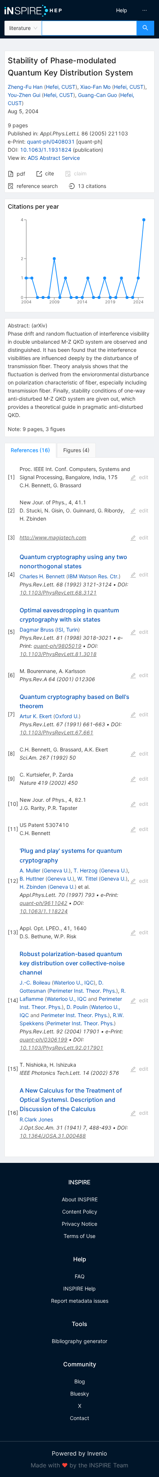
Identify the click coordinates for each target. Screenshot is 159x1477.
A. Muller (30, 870)
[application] (79, 262)
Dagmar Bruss (37, 629)
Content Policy (79, 1211)
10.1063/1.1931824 (45, 150)
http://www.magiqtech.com (53, 537)
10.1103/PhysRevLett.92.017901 (61, 1047)
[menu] (121, 10)
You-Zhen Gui (24, 95)
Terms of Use (79, 1236)
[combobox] (89, 28)
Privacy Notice (79, 1224)
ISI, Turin (67, 629)
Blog (79, 1381)
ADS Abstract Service (54, 158)
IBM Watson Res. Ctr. (93, 576)
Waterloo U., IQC (74, 982)
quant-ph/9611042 (43, 903)
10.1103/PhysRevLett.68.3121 (58, 592)
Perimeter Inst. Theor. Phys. (82, 991)
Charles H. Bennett (42, 576)
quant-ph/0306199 (43, 1039)
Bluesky (79, 1393)
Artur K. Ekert (36, 716)
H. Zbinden (33, 887)
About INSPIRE (80, 1199)
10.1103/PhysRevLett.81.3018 (58, 654)
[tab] (30, 450)
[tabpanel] (79, 807)
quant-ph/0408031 (51, 141)
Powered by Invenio (79, 1453)
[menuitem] (121, 10)
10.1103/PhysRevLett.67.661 (56, 732)
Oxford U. (67, 716)
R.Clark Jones (36, 1119)
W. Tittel (87, 878)
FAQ (80, 1276)
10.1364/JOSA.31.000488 (53, 1136)
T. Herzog (86, 870)
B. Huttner (32, 878)
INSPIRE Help (79, 1288)
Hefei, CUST (60, 87)
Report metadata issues (79, 1301)
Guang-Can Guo (97, 95)
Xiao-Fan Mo (95, 87)
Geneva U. (56, 870)
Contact (79, 1418)
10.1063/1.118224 (44, 911)
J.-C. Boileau (35, 982)
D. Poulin (77, 1007)
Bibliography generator (79, 1341)
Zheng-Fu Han (25, 87)
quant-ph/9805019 (57, 646)
